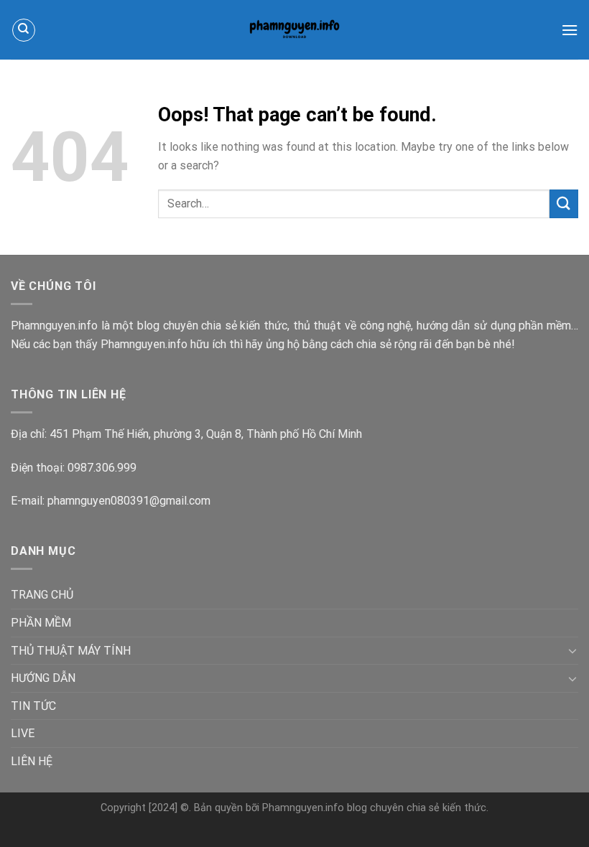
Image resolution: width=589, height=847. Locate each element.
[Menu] (569, 29)
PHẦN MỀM (41, 623)
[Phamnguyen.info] (294, 30)
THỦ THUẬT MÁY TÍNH (71, 651)
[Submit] (563, 203)
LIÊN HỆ (31, 761)
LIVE (22, 733)
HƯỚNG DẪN (43, 678)
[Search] (23, 30)
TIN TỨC (33, 706)
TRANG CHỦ (42, 595)
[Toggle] (572, 650)
